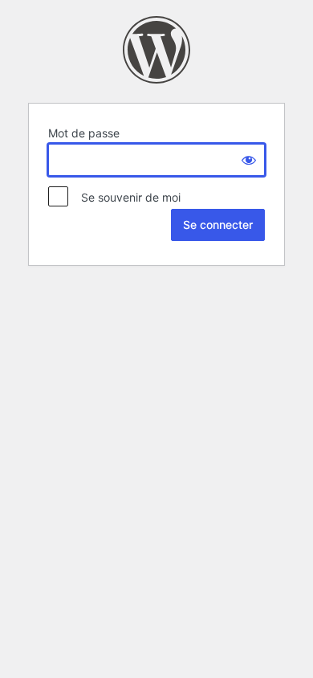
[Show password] (249, 160)
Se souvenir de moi (126, 197)
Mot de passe (84, 133)
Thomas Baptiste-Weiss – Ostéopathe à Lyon (156, 50)
